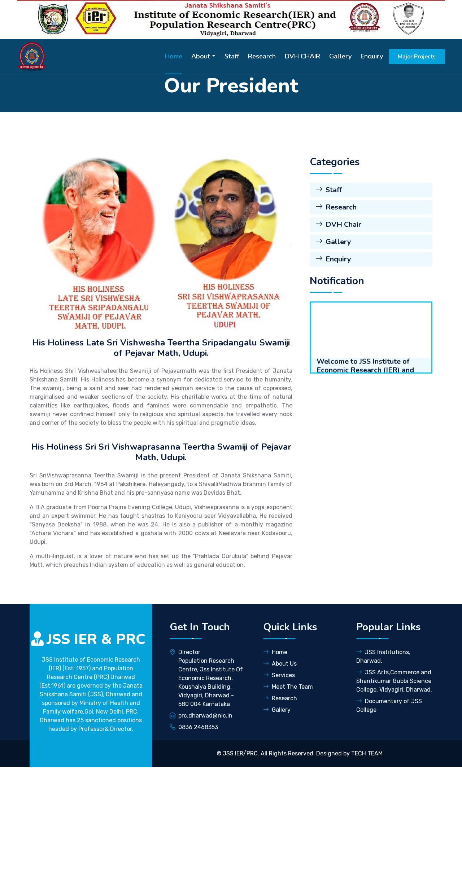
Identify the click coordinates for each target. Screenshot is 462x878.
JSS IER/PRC (240, 753)
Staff (232, 56)
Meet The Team (292, 686)
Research (262, 56)
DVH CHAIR (302, 56)
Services (283, 675)
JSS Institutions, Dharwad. (383, 656)
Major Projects (417, 57)
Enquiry (372, 56)
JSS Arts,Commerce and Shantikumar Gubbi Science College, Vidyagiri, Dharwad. (394, 681)
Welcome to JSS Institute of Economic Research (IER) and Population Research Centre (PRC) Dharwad (365, 354)
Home (173, 56)
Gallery (340, 56)
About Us (284, 663)
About (200, 56)
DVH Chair (343, 224)
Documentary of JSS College (389, 705)
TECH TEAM (367, 753)
